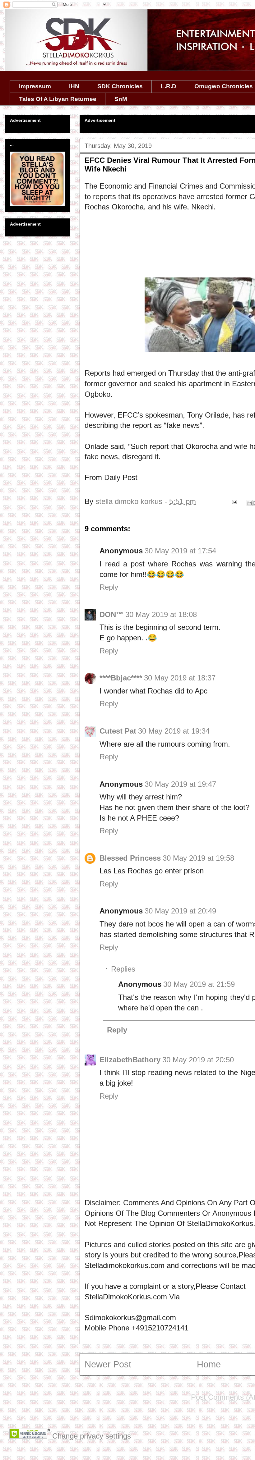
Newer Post (108, 1364)
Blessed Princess (130, 858)
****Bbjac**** (121, 678)
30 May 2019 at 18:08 (161, 614)
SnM (120, 99)
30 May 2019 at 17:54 (180, 551)
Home (209, 1364)
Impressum (35, 86)
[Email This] (250, 503)
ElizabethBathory (130, 1059)
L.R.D (168, 86)
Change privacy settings (91, 1436)
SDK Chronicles (120, 86)
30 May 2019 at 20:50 (198, 1059)
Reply (109, 587)
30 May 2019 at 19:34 (174, 731)
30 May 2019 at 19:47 (180, 784)
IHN (74, 86)
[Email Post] (233, 501)
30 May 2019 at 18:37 (180, 678)
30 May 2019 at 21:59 (199, 984)
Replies (123, 969)
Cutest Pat (118, 731)
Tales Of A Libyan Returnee (57, 99)
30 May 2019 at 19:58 (198, 858)
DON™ (111, 614)
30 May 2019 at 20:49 (180, 911)
